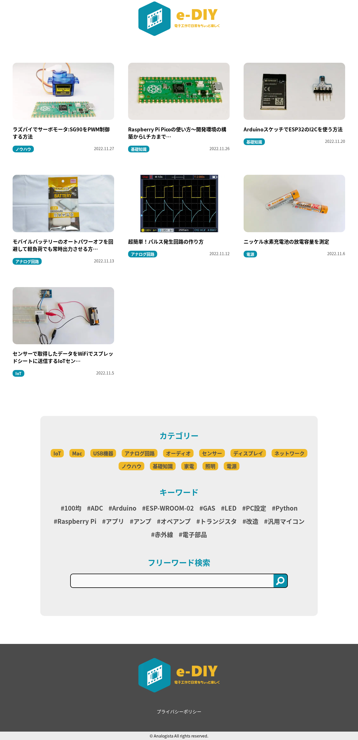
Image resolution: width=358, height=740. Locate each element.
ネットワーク (289, 453)
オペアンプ (176, 520)
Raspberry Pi (76, 520)
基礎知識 (163, 466)
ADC (97, 507)
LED (231, 507)
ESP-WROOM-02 (170, 507)
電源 (232, 466)
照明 (210, 466)
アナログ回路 (139, 453)
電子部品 (194, 534)
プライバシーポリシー (179, 711)
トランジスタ (218, 520)
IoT (57, 453)
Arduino (124, 507)
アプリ (115, 520)
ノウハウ (131, 466)
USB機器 (103, 453)
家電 (189, 466)
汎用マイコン (286, 520)
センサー (212, 453)
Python (286, 507)
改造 (252, 520)
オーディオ (178, 453)
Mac (77, 453)
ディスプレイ (248, 453)
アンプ (142, 520)
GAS (209, 507)
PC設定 (256, 507)
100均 (72, 507)
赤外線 (164, 534)
